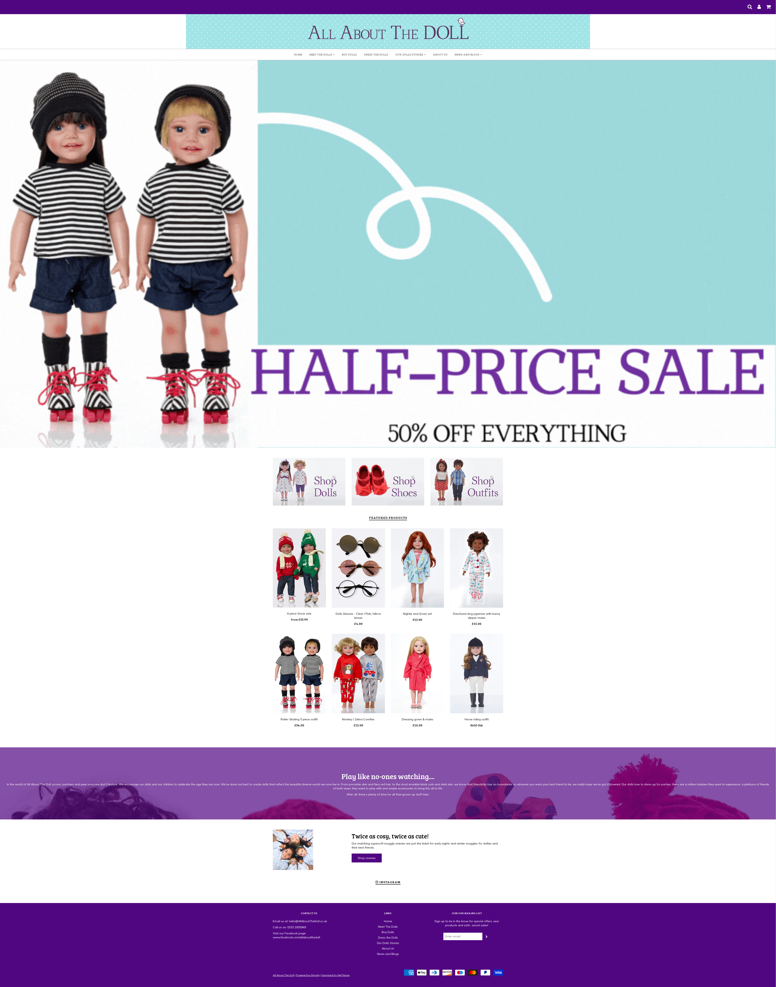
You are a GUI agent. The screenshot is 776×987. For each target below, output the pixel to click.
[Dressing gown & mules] (417, 673)
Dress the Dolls (376, 54)
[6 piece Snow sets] (299, 567)
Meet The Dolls (388, 926)
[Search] (747, 5)
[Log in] (756, 5)
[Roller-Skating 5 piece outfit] (299, 673)
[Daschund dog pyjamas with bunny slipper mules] (476, 568)
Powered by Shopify (308, 975)
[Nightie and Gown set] (417, 568)
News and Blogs (388, 954)
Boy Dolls (349, 54)
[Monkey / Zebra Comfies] (358, 673)
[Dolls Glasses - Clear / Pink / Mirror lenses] (358, 568)
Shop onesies (367, 858)
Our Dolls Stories (388, 943)
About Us (440, 54)
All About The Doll (283, 975)
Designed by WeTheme (336, 975)
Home (298, 54)
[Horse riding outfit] (476, 673)
